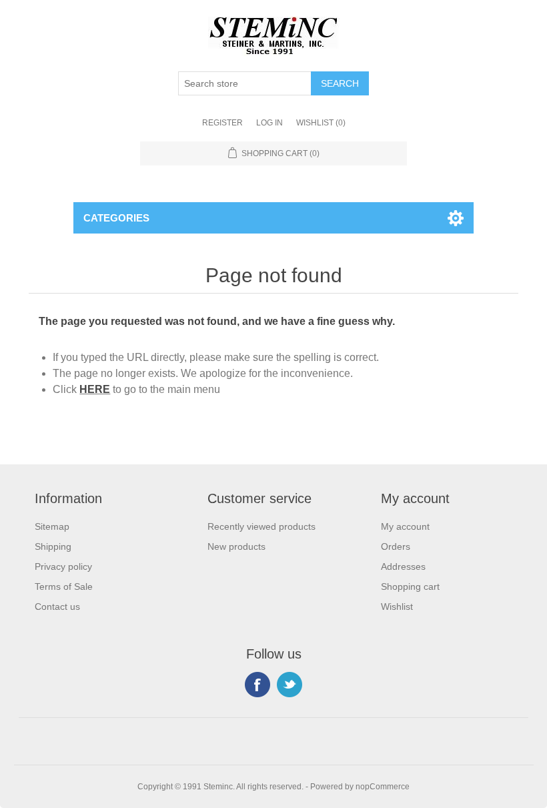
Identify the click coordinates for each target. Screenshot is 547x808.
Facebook (257, 684)
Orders (395, 546)
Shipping (53, 546)
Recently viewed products (261, 526)
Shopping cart (410, 586)
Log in (269, 122)
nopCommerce (383, 786)
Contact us (57, 606)
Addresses (403, 566)
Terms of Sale (64, 586)
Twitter (289, 684)
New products (236, 546)
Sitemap (52, 526)
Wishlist (397, 606)
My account (405, 526)
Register (222, 122)
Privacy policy (63, 566)
